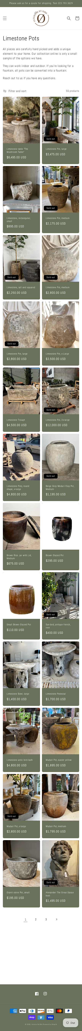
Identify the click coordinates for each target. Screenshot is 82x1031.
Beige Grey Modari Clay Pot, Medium (60, 488)
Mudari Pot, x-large (16, 826)
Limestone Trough (16, 420)
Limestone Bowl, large (18, 693)
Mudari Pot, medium (56, 826)
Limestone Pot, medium (58, 218)
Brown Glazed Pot (55, 555)
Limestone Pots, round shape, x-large (18, 488)
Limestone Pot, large (56, 149)
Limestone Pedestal (56, 693)
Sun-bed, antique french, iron (58, 626)
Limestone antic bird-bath (20, 760)
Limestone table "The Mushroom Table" (17, 150)
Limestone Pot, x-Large (57, 353)
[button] (5, 18)
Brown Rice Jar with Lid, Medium (19, 557)
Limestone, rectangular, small (19, 220)
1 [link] (26, 919)
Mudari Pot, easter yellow (59, 760)
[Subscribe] (70, 972)
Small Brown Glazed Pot (19, 624)
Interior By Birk (37, 1024)
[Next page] (56, 919)
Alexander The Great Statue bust (60, 894)
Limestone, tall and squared (21, 287)
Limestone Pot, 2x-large (58, 420)
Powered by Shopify (50, 1024)
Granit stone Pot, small (18, 892)
